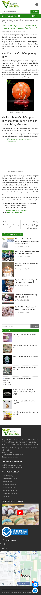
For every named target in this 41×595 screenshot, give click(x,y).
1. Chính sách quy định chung (11, 465)
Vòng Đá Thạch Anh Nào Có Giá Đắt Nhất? (26, 265)
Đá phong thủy (8, 476)
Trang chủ (5, 20)
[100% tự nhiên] (11, 4)
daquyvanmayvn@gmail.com (16, 210)
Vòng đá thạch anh (9, 484)
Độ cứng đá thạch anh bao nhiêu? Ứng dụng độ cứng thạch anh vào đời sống (27, 241)
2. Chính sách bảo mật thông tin (12, 467)
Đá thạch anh (7, 481)
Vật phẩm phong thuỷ (10, 490)
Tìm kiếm (35, 11)
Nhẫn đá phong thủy (10, 493)
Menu (36, 16)
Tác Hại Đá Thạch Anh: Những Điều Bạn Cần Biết (26, 296)
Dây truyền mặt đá (9, 487)
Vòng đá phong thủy (10, 479)
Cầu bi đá (6, 496)
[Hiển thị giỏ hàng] (37, 4)
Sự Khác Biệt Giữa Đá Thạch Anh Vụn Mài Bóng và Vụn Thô (27, 281)
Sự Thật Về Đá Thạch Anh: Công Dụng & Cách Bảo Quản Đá (26, 308)
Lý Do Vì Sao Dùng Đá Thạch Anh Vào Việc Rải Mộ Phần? (27, 252)
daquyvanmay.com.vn (14, 212)
